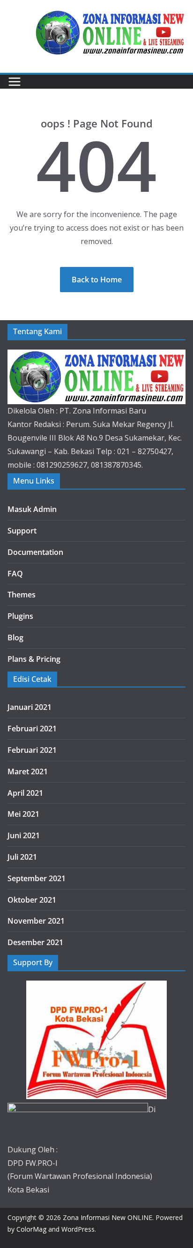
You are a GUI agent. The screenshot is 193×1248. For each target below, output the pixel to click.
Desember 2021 (35, 942)
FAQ (15, 573)
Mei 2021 (23, 814)
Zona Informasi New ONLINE (107, 1217)
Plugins (20, 616)
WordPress (78, 1229)
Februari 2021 (32, 728)
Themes (21, 594)
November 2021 (36, 921)
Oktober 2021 (31, 900)
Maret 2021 (27, 771)
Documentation (35, 552)
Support (22, 531)
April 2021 (25, 793)
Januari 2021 (29, 707)
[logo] (96, 356)
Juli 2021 (22, 857)
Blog (15, 637)
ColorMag (31, 1229)
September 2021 (36, 878)
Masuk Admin (32, 509)
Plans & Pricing (33, 659)
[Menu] (14, 82)
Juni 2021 (23, 835)
